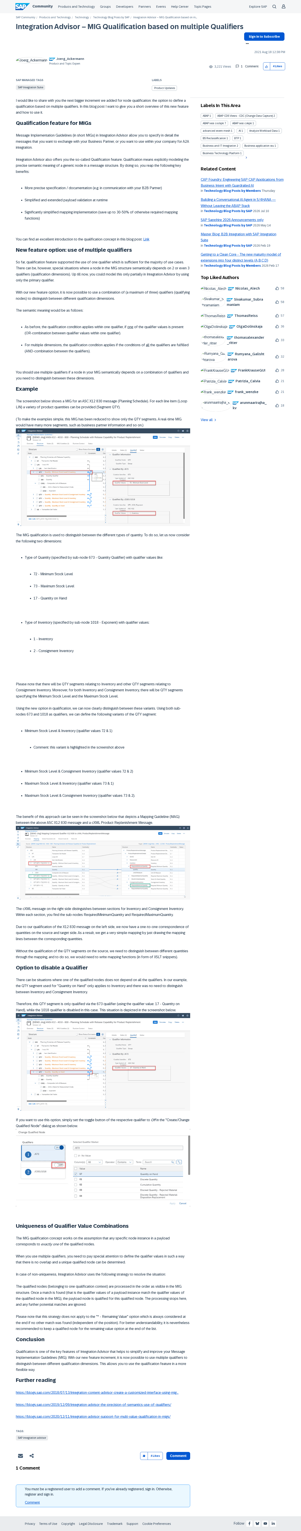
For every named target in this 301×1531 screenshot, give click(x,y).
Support (132, 1523)
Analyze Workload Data (263, 130)
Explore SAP (258, 6)
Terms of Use (48, 1523)
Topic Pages (202, 6)
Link (146, 239)
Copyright (68, 1523)
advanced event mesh (216, 130)
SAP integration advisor (32, 1437)
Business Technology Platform (221, 153)
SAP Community (25, 17)
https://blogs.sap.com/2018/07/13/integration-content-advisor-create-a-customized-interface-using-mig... (97, 1392)
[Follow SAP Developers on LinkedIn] (273, 1523)
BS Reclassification (214, 138)
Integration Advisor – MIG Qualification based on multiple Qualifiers (129, 27)
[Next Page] (246, 157)
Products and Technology (76, 6)
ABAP (206, 115)
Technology (82, 17)
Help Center (180, 6)
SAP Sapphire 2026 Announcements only (232, 220)
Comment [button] (178, 1456)
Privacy (30, 1523)
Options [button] (246, 44)
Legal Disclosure (91, 1523)
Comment (32, 1502)
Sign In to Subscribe (264, 36)
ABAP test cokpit (242, 123)
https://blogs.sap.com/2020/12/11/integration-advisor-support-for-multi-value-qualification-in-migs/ (93, 1416)
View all (207, 420)
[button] (266, 66)
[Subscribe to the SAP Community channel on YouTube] (265, 1523)
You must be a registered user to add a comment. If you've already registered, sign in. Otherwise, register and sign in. (98, 1491)
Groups (105, 6)
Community (42, 6)
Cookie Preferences (156, 1523)
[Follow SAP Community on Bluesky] (257, 1523)
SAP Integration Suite (30, 87)
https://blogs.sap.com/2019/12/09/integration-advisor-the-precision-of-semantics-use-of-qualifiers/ (93, 1405)
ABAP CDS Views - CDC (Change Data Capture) (245, 115)
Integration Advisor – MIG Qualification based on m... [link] (165, 17)
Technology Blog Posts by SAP (111, 17)
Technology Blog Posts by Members (232, 190)
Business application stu (259, 145)
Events (161, 6)
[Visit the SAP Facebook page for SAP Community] (249, 1523)
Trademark (115, 1523)
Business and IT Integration (219, 145)
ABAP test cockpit (213, 123)
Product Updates (164, 88)
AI (240, 130)
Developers (124, 6)
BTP (236, 138)
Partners (145, 6)
